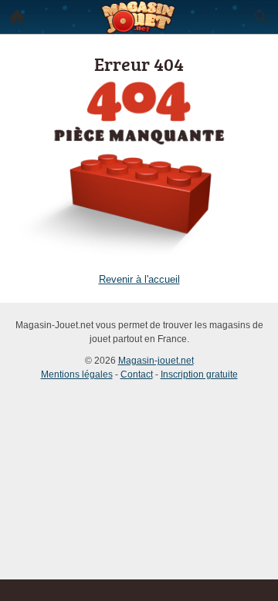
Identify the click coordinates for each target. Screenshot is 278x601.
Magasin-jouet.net (156, 360)
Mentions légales (77, 374)
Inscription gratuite (199, 374)
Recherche (261, 17)
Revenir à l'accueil (139, 279)
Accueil (17, 17)
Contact (136, 374)
